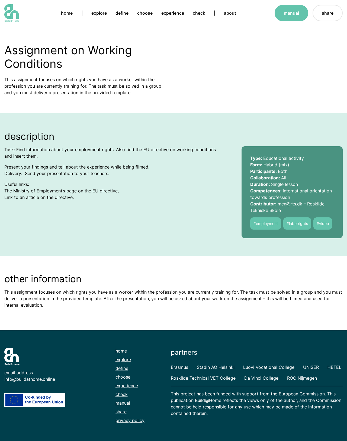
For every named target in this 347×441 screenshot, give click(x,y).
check (199, 13)
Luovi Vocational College (268, 367)
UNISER (311, 367)
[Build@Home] (12, 13)
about (230, 13)
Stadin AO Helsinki (215, 367)
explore (99, 13)
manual (291, 13)
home (67, 13)
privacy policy (129, 420)
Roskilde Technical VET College (203, 378)
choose (145, 13)
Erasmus (179, 367)
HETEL (334, 367)
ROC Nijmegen (302, 378)
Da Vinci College (261, 378)
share (327, 13)
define (121, 13)
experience (172, 13)
